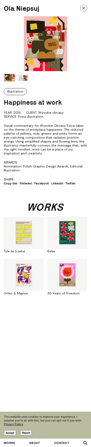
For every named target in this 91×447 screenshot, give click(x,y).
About (34, 443)
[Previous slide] (9, 43)
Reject (26, 432)
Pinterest (26, 183)
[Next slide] (81, 43)
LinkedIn (57, 183)
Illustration (15, 91)
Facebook (41, 183)
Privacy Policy (13, 424)
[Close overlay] (83, 8)
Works (9, 443)
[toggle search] (85, 443)
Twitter (71, 183)
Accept (10, 432)
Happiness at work (33, 102)
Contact (61, 443)
